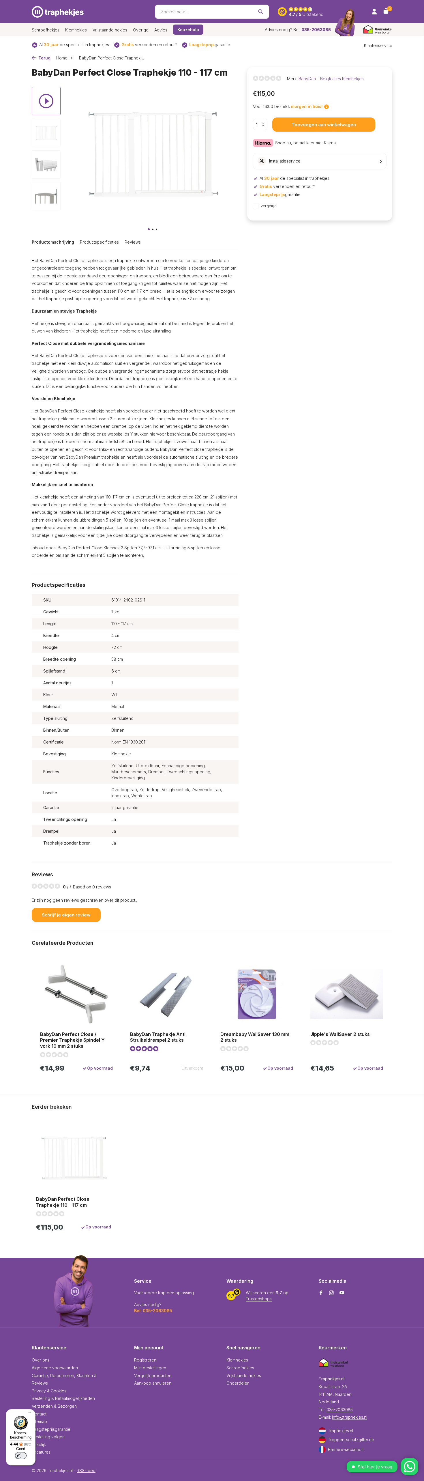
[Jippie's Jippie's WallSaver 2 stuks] (346, 994)
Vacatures (41, 1452)
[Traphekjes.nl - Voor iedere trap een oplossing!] (58, 11)
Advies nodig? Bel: (298, 29)
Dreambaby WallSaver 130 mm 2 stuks (254, 1037)
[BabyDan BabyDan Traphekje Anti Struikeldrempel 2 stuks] (166, 994)
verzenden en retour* (149, 44)
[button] (149, 229)
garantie (209, 44)
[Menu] (27, 1413)
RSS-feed (86, 1470)
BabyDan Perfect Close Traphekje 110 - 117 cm (62, 1202)
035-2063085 (340, 1409)
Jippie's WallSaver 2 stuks (340, 1034)
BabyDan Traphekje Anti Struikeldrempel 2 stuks (157, 1037)
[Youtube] (341, 1293)
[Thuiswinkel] (377, 29)
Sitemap (39, 1421)
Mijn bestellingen (150, 1367)
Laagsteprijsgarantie (51, 1429)
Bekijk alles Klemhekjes (342, 78)
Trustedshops (259, 1298)
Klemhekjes (76, 29)
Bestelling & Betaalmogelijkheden (63, 1398)
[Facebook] (321, 1293)
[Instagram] (331, 1293)
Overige (141, 29)
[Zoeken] (260, 11)
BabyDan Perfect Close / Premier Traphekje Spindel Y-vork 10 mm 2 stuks (73, 1040)
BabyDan (307, 78)
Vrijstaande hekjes (110, 29)
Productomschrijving (53, 242)
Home (61, 57)
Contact (39, 1413)
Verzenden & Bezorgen (54, 1406)
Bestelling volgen (48, 1436)
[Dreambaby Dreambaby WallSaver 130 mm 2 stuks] (256, 994)
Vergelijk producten (152, 1375)
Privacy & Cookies (49, 1390)
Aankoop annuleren (152, 1383)
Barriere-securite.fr (346, 1449)
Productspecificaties (99, 242)
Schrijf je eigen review (66, 915)
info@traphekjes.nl (349, 1417)
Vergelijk (268, 205)
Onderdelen (237, 1383)
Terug (43, 57)
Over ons (40, 1359)
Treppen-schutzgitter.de (351, 1439)
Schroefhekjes (45, 29)
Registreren (145, 1359)
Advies (160, 29)
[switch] (21, 1455)
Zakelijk (39, 1444)
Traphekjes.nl (340, 1430)
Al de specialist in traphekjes (74, 44)
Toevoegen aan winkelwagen (324, 124)
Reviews (133, 242)
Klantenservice (378, 45)
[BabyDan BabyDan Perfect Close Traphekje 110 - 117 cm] (73, 1158)
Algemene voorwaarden (55, 1367)
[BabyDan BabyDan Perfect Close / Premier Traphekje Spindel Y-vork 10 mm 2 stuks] (76, 994)
